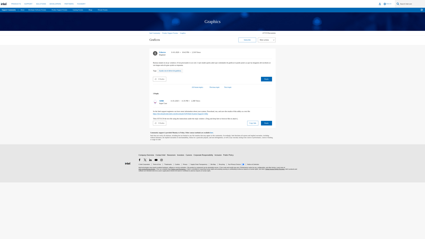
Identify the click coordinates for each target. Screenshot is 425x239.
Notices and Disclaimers (178, 169)
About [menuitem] (23, 10)
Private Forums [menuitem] (107, 10)
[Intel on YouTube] (156, 160)
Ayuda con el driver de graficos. (171, 70)
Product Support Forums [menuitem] (62, 10)
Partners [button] (67, 4)
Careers (189, 155)
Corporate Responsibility (204, 155)
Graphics (186, 33)
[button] (271, 52)
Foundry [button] (79, 4)
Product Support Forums (171, 33)
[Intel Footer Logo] (128, 163)
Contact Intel (161, 155)
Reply (266, 79)
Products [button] (15, 4)
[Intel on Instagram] (161, 160)
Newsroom (171, 155)
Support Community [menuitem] (9, 10)
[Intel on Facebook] (139, 160)
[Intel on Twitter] (145, 160)
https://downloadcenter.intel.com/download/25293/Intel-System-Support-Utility (185, 113)
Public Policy (229, 155)
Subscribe (247, 40)
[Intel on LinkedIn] (150, 160)
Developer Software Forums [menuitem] (39, 10)
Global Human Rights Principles (274, 169)
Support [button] (28, 4)
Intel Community (155, 33)
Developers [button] (53, 4)
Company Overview (146, 155)
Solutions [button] (40, 4)
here (213, 132)
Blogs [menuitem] (95, 10)
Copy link (252, 123)
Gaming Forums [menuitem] (81, 10)
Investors (181, 155)
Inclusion (218, 155)
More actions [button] (265, 40)
